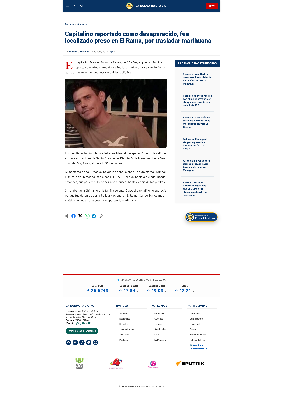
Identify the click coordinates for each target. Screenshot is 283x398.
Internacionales (126, 329)
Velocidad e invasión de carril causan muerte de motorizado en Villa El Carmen (196, 122)
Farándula (159, 313)
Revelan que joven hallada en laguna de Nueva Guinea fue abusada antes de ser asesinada (195, 189)
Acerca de (195, 313)
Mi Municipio (160, 340)
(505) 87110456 (83, 323)
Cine (156, 334)
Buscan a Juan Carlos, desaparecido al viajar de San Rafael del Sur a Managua (197, 79)
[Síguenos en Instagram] (95, 342)
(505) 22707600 (82, 320)
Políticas (123, 340)
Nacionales (124, 318)
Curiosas (158, 318)
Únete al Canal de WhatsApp (82, 331)
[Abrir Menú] (67, 6)
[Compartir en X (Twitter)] (80, 216)
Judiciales (124, 334)
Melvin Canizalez (79, 51)
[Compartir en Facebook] (73, 216)
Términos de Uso (198, 334)
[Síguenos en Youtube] (75, 342)
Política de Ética (197, 340)
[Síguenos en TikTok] (82, 342)
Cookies (194, 329)
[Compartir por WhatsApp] (87, 216)
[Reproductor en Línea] (74, 6)
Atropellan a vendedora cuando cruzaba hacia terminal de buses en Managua (196, 165)
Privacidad (195, 324)
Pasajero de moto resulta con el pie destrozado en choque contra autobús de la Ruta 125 (197, 100)
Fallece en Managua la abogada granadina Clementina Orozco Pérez (195, 144)
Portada (69, 24)
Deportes (123, 324)
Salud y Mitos (161, 329)
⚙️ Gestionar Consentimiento (198, 347)
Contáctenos (196, 318)
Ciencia (158, 324)
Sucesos (82, 24)
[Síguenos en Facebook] (68, 342)
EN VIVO (212, 6)
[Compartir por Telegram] (93, 216)
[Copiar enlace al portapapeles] (100, 216)
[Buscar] (81, 6)
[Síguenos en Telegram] (88, 342)
